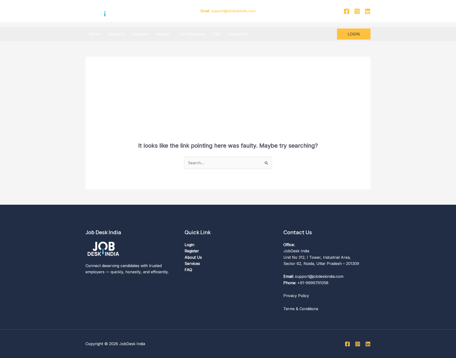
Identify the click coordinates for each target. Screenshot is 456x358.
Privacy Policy (296, 295)
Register (163, 34)
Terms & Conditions (300, 308)
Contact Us (238, 34)
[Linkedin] (367, 11)
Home (94, 34)
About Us (116, 34)
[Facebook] (347, 11)
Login (189, 244)
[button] (353, 34)
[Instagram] (357, 11)
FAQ (216, 34)
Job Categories (191, 34)
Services (140, 34)
